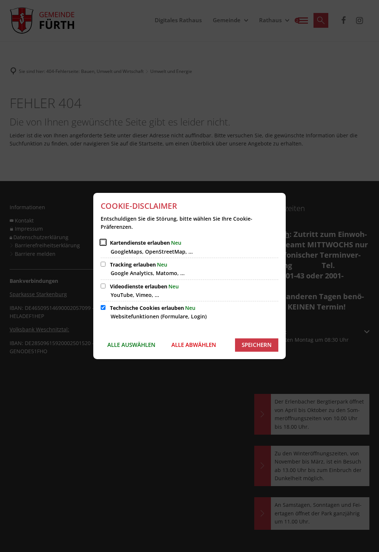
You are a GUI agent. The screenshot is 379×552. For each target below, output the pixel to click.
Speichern (257, 344)
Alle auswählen (131, 344)
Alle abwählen (193, 344)
